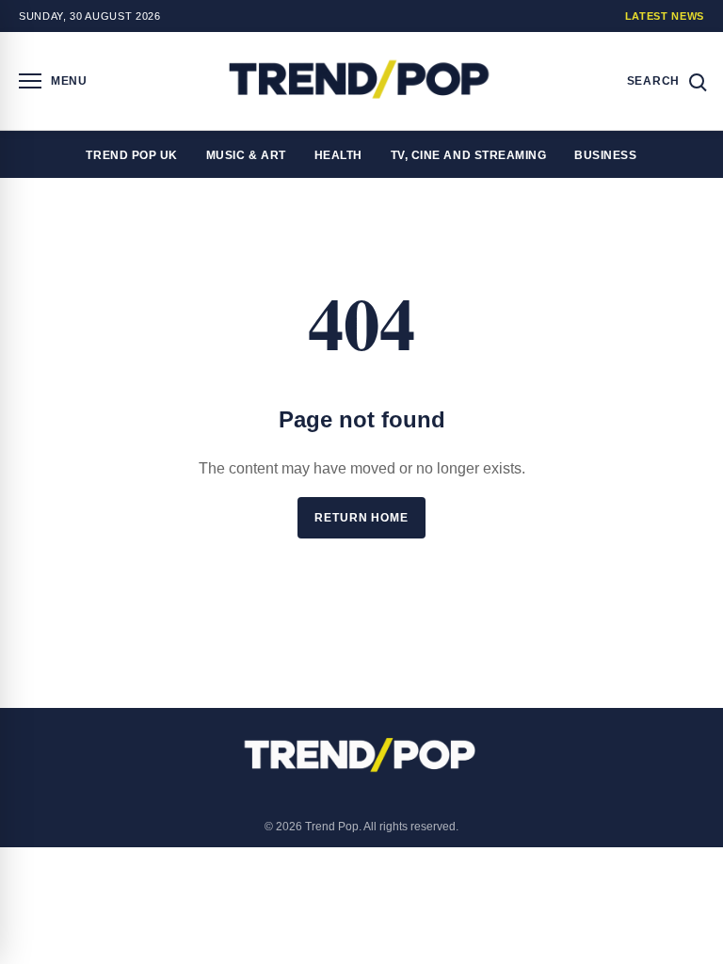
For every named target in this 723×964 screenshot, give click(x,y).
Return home (361, 517)
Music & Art (246, 155)
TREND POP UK (131, 155)
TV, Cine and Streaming (469, 155)
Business (605, 155)
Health (338, 155)
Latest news (664, 16)
